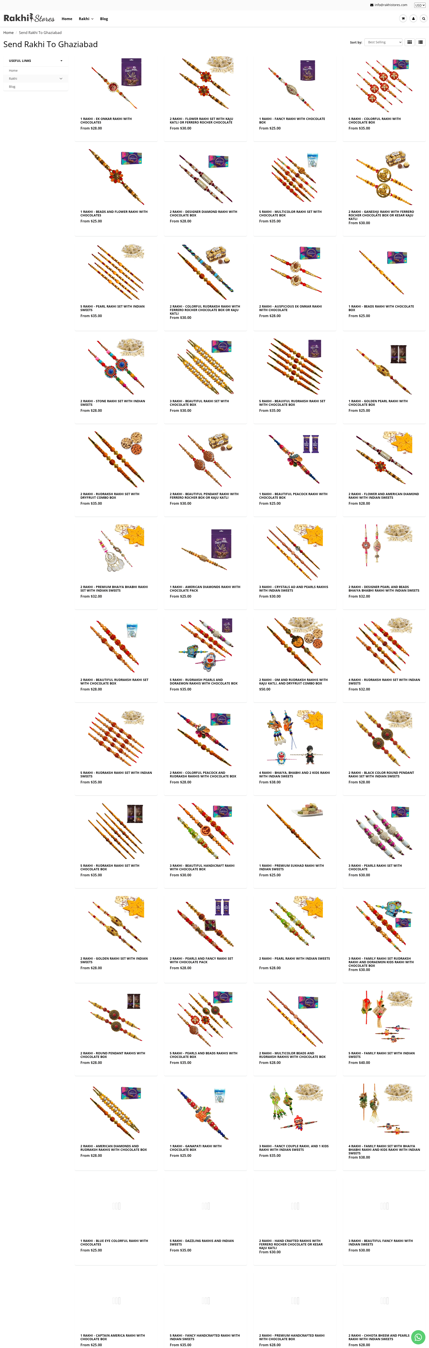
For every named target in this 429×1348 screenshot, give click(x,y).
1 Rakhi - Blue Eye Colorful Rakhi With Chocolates (114, 1242)
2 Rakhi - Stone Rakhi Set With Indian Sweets (112, 403)
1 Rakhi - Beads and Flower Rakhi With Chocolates (114, 213)
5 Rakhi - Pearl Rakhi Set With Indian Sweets (112, 308)
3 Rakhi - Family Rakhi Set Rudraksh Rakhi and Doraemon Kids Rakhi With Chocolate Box (381, 962)
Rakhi (84, 18)
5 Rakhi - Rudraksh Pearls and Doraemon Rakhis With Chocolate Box (204, 681)
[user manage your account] (413, 18)
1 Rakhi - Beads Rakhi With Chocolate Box (381, 308)
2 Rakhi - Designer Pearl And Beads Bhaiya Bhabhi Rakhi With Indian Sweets (384, 588)
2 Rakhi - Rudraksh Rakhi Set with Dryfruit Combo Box (109, 496)
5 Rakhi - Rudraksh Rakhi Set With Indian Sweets (116, 774)
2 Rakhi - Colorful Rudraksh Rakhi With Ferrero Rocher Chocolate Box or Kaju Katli (205, 310)
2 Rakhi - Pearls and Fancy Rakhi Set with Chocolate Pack (201, 960)
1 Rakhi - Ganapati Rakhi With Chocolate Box (196, 1148)
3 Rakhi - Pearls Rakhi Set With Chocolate (375, 867)
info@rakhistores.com (391, 5)
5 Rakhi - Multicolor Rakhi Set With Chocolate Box (290, 213)
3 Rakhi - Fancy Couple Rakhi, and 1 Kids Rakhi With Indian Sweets (294, 1148)
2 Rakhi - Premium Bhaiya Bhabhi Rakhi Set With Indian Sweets (114, 588)
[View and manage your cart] (403, 18)
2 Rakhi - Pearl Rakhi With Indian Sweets (294, 958)
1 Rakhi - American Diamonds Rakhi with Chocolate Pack (205, 588)
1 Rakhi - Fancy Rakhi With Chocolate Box (292, 120)
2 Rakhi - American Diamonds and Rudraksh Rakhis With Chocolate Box (113, 1148)
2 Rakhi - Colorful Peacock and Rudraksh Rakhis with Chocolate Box (203, 774)
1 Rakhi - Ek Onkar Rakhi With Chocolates (106, 120)
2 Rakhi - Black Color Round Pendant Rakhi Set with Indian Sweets (381, 774)
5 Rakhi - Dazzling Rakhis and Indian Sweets (202, 1242)
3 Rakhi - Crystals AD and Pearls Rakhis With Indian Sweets (293, 588)
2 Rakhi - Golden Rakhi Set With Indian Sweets (114, 960)
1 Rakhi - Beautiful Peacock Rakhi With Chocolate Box (293, 496)
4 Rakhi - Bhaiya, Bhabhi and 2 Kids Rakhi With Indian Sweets (294, 774)
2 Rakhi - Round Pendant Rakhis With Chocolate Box (112, 1055)
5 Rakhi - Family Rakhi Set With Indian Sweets (382, 1055)
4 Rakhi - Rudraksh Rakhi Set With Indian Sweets (384, 681)
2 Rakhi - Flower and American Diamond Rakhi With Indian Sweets (384, 496)
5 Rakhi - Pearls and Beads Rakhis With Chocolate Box (204, 1055)
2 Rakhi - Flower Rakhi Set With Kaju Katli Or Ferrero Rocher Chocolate (201, 120)
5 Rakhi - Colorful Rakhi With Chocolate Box (375, 120)
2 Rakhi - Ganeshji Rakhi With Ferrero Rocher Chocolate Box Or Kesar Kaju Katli (381, 215)
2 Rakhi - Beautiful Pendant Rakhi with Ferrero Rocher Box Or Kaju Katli (204, 496)
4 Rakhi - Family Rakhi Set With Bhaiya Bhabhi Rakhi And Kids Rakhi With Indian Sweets (384, 1149)
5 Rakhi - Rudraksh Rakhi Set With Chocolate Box (109, 867)
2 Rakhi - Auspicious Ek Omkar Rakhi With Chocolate (290, 308)
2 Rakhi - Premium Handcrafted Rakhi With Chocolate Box (292, 1337)
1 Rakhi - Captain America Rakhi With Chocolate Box (112, 1337)
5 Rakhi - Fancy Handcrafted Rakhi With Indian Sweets (205, 1337)
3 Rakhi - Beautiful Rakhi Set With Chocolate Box (199, 403)
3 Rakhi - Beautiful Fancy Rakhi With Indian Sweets (381, 1242)
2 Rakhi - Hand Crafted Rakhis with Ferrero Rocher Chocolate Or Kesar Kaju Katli (291, 1244)
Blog (104, 18)
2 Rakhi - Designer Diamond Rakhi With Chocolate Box (203, 213)
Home (67, 18)
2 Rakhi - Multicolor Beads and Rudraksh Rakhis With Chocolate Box (292, 1055)
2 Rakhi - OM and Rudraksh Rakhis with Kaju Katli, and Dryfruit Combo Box (293, 681)
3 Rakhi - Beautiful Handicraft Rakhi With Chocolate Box (202, 867)
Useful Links (20, 61)
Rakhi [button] (16, 79)
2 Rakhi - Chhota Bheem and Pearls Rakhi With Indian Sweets (379, 1337)
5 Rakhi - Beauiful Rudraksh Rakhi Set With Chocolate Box (292, 403)
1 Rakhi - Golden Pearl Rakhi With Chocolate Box (378, 403)
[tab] (35, 79)
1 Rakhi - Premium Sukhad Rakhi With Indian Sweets (291, 867)
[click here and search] (423, 18)
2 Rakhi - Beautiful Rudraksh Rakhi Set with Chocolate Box (114, 681)
